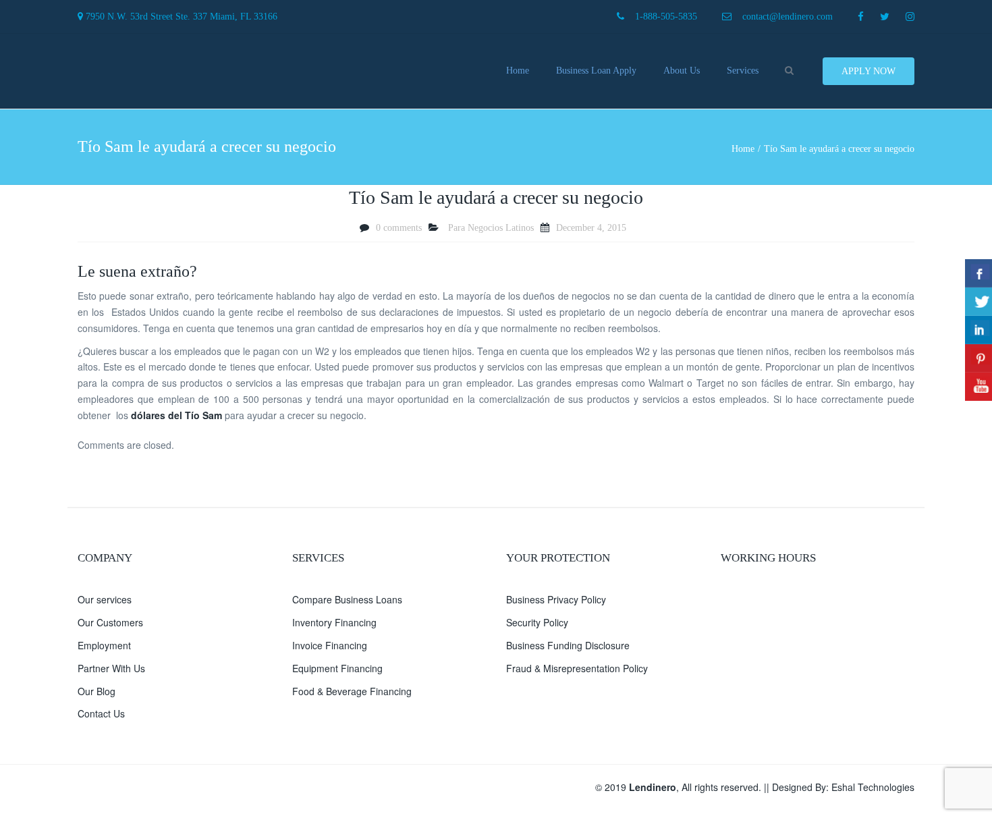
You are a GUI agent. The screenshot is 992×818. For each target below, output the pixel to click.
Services (743, 70)
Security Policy (537, 622)
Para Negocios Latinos (491, 228)
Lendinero (652, 787)
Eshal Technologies (872, 787)
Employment (104, 645)
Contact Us (101, 713)
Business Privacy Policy (556, 599)
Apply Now (868, 71)
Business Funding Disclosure (568, 645)
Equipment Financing (337, 668)
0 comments (399, 228)
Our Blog (96, 691)
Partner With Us (111, 668)
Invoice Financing (329, 645)
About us (681, 70)
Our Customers (110, 622)
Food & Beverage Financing (352, 691)
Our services (105, 599)
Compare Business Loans (347, 599)
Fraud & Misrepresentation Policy (577, 668)
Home (517, 70)
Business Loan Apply (596, 70)
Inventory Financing (334, 622)
